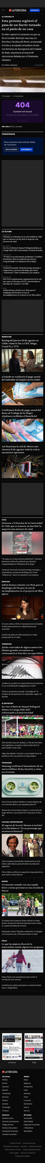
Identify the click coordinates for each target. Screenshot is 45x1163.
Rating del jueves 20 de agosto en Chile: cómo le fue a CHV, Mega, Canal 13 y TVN (20, 343)
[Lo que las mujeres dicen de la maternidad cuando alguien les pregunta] (22, 961)
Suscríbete (27, 149)
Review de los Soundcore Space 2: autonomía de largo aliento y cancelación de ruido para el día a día (22, 812)
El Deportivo (7, 703)
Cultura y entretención (12, 822)
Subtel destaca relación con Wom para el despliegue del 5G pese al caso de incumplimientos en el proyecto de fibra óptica (22, 293)
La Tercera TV (8, 17)
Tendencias (7, 644)
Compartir (7, 96)
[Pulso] (34, 1059)
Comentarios (19, 96)
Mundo (5, 881)
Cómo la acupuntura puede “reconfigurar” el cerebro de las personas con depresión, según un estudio (22, 694)
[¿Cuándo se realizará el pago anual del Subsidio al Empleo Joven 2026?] (22, 393)
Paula (4, 941)
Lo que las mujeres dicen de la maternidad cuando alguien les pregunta (22, 945)
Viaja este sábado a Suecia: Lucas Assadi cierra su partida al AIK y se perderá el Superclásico (22, 754)
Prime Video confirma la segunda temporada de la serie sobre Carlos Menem (22, 873)
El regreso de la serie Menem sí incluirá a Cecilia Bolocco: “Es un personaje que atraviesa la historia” (22, 828)
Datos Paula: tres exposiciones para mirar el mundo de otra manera (19, 978)
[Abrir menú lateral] (4, 10)
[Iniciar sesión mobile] (42, 10)
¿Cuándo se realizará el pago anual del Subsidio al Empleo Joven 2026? (21, 378)
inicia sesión (11, 149)
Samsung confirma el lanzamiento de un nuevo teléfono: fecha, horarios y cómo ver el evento (22, 769)
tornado (19, 126)
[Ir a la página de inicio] (17, 10)
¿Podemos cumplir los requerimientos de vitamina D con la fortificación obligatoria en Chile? (22, 684)
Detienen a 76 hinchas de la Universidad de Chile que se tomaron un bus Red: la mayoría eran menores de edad (22, 239)
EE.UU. (12, 126)
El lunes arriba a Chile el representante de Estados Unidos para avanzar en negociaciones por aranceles (22, 626)
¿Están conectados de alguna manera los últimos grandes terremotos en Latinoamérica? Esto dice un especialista (22, 650)
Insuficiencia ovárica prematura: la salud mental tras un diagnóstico (21, 986)
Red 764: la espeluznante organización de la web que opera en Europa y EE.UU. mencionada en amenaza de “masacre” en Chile (22, 281)
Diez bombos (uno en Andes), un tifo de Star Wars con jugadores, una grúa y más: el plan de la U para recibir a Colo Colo (22, 745)
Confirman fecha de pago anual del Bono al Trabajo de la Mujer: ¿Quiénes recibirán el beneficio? (21, 413)
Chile (4, 520)
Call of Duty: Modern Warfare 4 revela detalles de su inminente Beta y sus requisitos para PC (22, 803)
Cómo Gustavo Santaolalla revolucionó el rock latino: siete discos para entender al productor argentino (21, 864)
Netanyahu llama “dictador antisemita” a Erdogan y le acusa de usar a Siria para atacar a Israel (22, 932)
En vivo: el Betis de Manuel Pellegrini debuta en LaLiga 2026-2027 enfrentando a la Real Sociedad (22, 249)
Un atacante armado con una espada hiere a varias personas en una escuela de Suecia (22, 888)
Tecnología (7, 763)
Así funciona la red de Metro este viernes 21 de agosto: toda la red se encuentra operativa (21, 449)
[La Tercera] (12, 1059)
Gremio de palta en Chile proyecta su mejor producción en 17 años (19, 635)
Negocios (6, 581)
